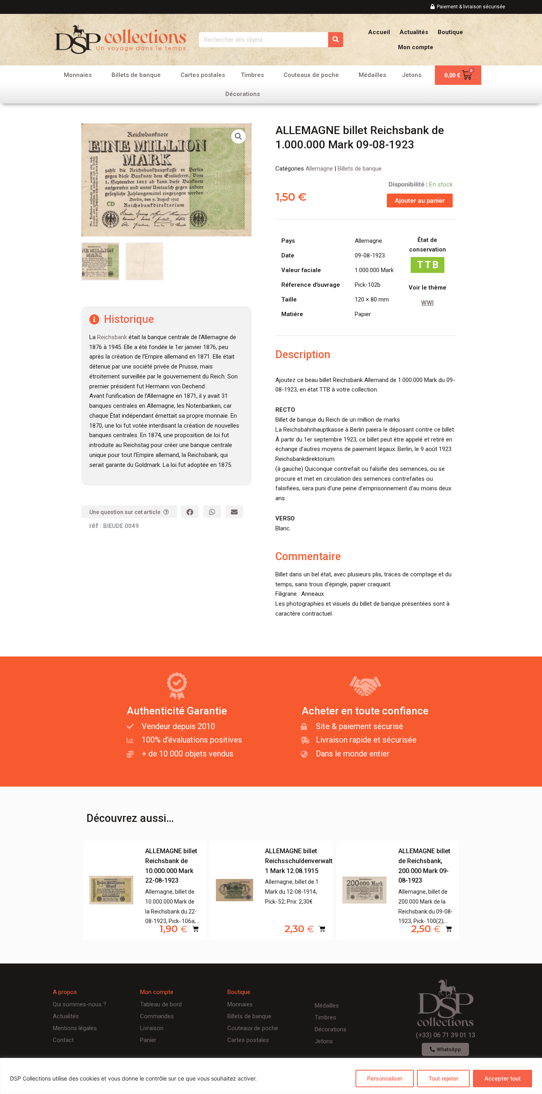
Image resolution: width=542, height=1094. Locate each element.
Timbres (252, 75)
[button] (238, 136)
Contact (63, 1040)
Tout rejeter (443, 1078)
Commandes (157, 1016)
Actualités (414, 32)
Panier (148, 1040)
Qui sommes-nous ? (79, 1004)
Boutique (450, 32)
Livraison (151, 1028)
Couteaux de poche (311, 75)
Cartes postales (203, 75)
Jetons (411, 75)
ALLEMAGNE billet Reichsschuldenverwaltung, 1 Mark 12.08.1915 (305, 861)
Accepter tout (502, 1078)
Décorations (242, 94)
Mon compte (415, 47)
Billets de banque (136, 75)
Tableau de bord (161, 1004)
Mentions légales (75, 1028)
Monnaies (78, 75)
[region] (271, 1076)
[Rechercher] (335, 39)
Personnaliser (384, 1078)
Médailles (372, 75)
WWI (427, 303)
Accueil (379, 32)
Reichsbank (112, 337)
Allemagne (319, 168)
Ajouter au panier (420, 200)
